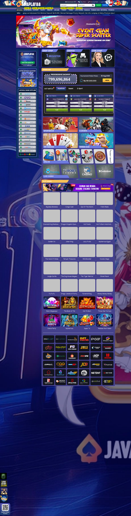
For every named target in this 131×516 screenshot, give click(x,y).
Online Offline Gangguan (28, 154)
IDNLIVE (49, 10)
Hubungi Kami (93, 2)
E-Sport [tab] (80, 89)
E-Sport (35, 10)
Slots (43, 10)
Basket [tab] (71, 89)
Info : (19, 13)
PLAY (55, 110)
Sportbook (28, 10)
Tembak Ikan (95, 10)
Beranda (20, 10)
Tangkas (87, 10)
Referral (104, 10)
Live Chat (83, 2)
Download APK (71, 2)
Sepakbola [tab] (61, 89)
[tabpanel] (79, 103)
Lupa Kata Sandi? (105, 2)
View (107, 79)
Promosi (111, 10)
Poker (64, 10)
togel (71, 10)
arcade (56, 10)
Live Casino (79, 10)
